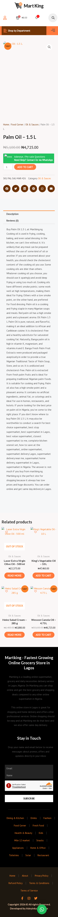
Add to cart (25, 167)
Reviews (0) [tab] (12, 220)
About (25, 875)
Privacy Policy (41, 875)
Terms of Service (29, 890)
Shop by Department (19, 30)
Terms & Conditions (39, 883)
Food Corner (17, 124)
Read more (14, 575)
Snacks (40, 840)
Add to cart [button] (43, 575)
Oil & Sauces (32, 124)
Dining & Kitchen (15, 818)
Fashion (47, 818)
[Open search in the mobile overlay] (51, 18)
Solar (28, 855)
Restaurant (43, 855)
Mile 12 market (22, 840)
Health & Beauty (23, 832)
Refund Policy (16, 883)
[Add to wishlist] (6, 532)
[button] (53, 30)
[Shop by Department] (5, 31)
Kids (41, 832)
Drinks (34, 818)
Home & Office (38, 847)
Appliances (18, 847)
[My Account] (5, 18)
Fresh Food (38, 825)
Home (6, 124)
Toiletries (14, 855)
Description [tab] (12, 213)
